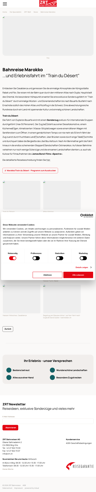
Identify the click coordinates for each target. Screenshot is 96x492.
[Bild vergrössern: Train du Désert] (21, 195)
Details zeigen (82, 267)
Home (4, 12)
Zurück (7, 329)
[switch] (36, 258)
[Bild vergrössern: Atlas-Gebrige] (62, 195)
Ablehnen (47, 275)
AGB (24, 485)
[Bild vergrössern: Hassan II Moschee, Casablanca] (21, 299)
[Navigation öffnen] (5, 3)
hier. (48, 159)
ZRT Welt (27, 12)
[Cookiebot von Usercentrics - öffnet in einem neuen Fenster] (82, 216)
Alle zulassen (78, 275)
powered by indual (32, 488)
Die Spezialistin (15, 12)
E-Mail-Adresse (8, 416)
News (36, 12)
